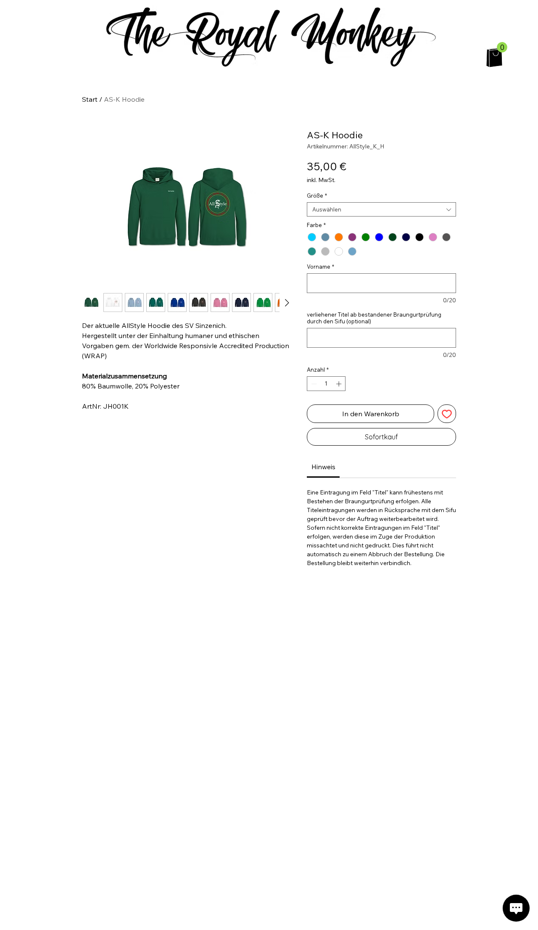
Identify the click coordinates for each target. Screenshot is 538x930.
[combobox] (381, 209)
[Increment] (340, 384)
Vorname (320, 266)
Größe (317, 195)
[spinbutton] (326, 384)
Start (90, 99)
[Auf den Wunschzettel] (447, 413)
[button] (502, 47)
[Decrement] (313, 384)
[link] (323, 466)
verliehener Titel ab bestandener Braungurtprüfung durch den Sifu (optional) (374, 318)
